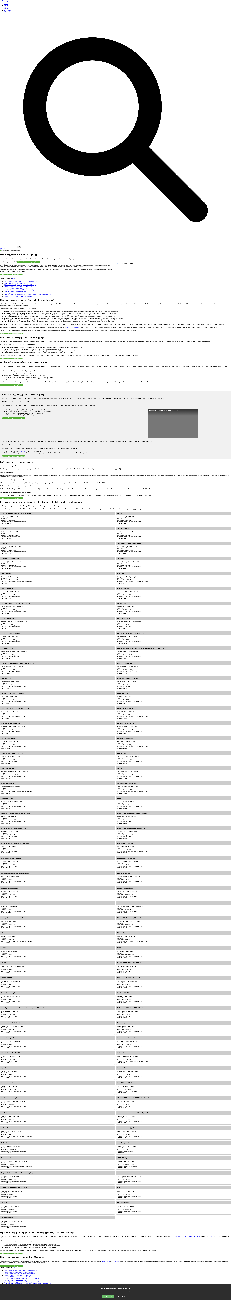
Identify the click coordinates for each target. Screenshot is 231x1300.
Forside (6, 4)
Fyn (5, 7)
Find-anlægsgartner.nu (6, 1)
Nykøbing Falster (179, 1236)
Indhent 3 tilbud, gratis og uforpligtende (28, 262)
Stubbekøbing (188, 1236)
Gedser (211, 1236)
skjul (13, 278)
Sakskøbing (196, 1236)
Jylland (6, 5)
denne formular (23, 451)
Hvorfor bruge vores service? (8, 262)
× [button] (229, 1286)
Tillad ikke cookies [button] (122, 1296)
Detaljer (134, 1293)
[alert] (115, 1292)
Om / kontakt (7, 10)
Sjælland (6, 8)
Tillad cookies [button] (108, 1296)
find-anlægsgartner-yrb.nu (73, 327)
